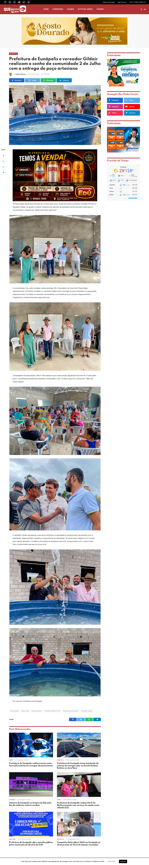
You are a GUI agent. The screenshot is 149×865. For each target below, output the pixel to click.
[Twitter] (3, 161)
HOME (46, 9)
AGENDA (70, 9)
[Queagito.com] (15, 9)
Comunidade (14, 711)
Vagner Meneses (21, 74)
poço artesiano (37, 711)
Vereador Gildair (86, 711)
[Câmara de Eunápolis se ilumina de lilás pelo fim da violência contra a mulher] (31, 784)
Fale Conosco (122, 2)
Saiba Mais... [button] (112, 861)
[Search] (145, 9)
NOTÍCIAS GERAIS (85, 9)
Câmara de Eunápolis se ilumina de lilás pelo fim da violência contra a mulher (30, 804)
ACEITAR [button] (123, 861)
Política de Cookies (109, 2)
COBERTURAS (57, 9)
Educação (12, 839)
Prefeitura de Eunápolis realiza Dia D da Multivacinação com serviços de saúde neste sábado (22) (78, 805)
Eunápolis (13, 53)
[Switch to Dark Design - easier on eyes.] (141, 9)
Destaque (12, 799)
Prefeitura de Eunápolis (71, 711)
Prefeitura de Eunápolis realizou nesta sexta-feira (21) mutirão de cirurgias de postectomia (31, 764)
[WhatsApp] (3, 167)
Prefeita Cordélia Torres (52, 711)
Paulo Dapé (25, 711)
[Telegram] (3, 172)
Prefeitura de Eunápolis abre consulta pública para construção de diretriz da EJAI (31, 843)
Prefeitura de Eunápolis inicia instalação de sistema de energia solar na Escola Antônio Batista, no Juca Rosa (78, 765)
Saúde (11, 760)
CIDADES (100, 9)
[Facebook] (3, 156)
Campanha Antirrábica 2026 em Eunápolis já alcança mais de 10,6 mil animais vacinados (78, 843)
